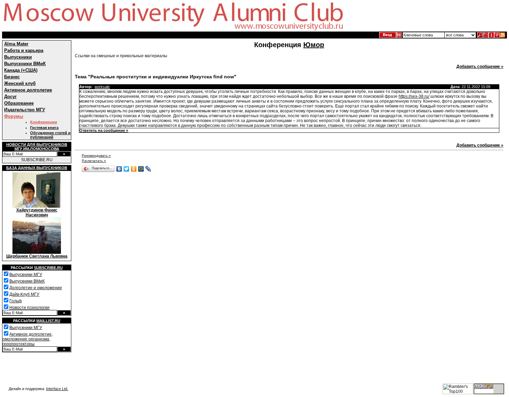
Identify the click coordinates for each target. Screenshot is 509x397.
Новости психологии (29, 307)
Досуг (10, 96)
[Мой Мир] (141, 168)
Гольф (15, 301)
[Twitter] (126, 168)
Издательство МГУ (24, 109)
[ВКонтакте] (119, 168)
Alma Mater (16, 43)
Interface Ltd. (57, 389)
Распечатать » (94, 161)
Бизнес (12, 76)
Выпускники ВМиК (25, 63)
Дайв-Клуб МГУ (24, 294)
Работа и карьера (23, 50)
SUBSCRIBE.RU (37, 159)
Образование (19, 103)
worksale (102, 87)
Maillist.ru (48, 321)
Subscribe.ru (48, 268)
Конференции (43, 122)
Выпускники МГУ (25, 274)
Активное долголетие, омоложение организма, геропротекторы (27, 339)
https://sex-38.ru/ (414, 96)
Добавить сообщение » (479, 66)
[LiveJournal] (148, 168)
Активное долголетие (28, 90)
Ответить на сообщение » (103, 130)
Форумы (13, 116)
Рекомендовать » (96, 155)
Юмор (313, 45)
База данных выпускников (36, 168)
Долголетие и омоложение (35, 287)
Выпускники (18, 57)
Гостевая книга (44, 128)
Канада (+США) (20, 70)
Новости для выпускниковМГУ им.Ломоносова (36, 147)
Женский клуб (20, 83)
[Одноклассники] (133, 168)
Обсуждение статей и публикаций (50, 135)
